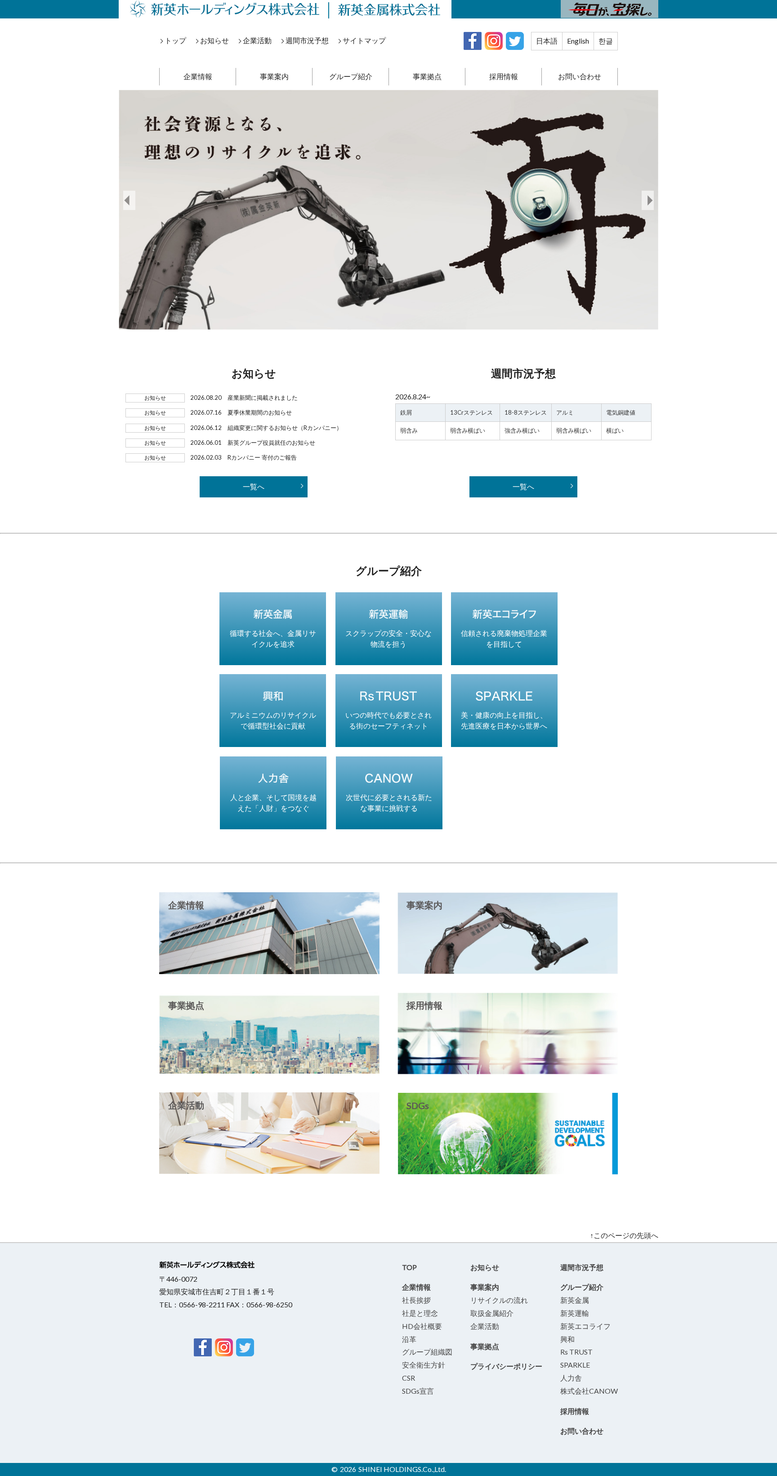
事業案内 (274, 76)
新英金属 (574, 1300)
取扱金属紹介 (492, 1313)
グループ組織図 (427, 1351)
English (578, 40)
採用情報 (503, 76)
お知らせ (214, 40)
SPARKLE (575, 1364)
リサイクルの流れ (499, 1300)
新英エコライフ (585, 1326)
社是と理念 (420, 1313)
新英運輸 (574, 1313)
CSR (408, 1377)
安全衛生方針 (423, 1364)
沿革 (409, 1339)
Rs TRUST (576, 1351)
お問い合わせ (579, 76)
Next (648, 200)
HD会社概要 (422, 1326)
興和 (567, 1339)
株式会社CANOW (589, 1391)
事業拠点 (427, 76)
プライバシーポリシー (506, 1366)
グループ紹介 (350, 76)
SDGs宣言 (418, 1391)
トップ (175, 40)
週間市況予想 (307, 40)
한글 (605, 40)
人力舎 (571, 1377)
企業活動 (257, 40)
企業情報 (197, 76)
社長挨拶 (416, 1300)
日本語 (547, 40)
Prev (129, 200)
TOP (409, 1267)
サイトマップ (364, 40)
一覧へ (253, 486)
